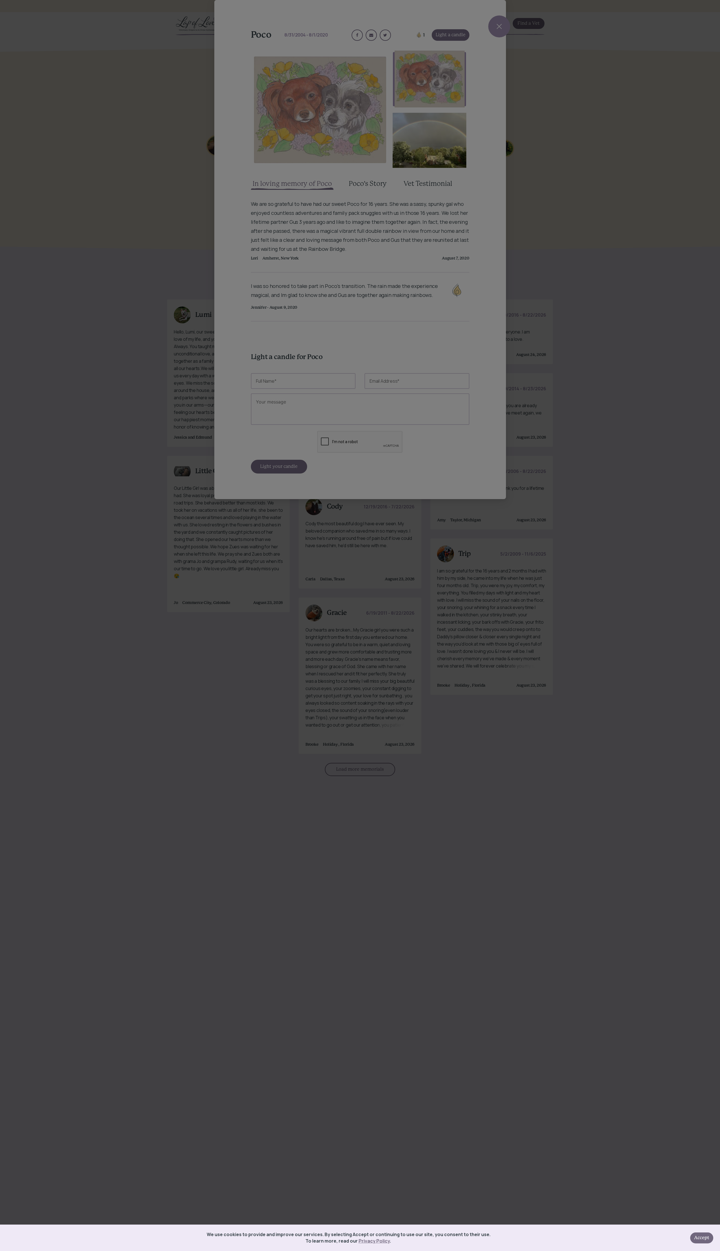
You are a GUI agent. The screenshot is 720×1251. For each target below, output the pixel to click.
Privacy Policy (374, 1241)
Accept (701, 1238)
